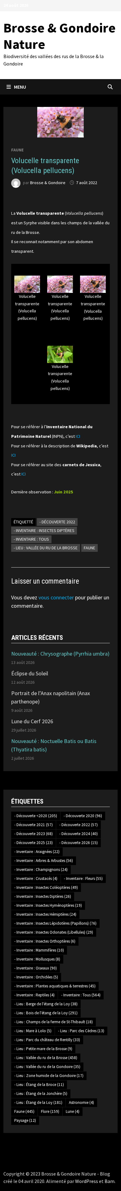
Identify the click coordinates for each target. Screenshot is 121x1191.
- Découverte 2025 (33, 842)
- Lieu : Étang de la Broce (39, 1084)
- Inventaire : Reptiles (34, 995)
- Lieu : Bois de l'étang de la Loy (46, 1013)
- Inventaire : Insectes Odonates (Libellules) (53, 932)
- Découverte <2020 (35, 815)
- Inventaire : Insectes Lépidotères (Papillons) (55, 923)
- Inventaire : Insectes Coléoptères (46, 887)
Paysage (25, 1120)
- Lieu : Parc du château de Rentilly (47, 1039)
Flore (50, 1111)
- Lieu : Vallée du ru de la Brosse (46, 548)
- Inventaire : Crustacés (35, 878)
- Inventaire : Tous (31, 539)
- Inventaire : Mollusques (37, 959)
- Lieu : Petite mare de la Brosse (43, 1048)
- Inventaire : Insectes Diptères (44, 530)
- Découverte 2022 (57, 522)
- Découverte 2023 (33, 833)
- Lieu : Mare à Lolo (33, 1030)
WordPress (86, 1181)
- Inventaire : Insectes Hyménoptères (48, 905)
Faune (17, 150)
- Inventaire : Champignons (41, 869)
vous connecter (56, 597)
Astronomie (81, 1102)
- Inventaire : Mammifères (39, 950)
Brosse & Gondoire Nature (59, 36)
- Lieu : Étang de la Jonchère (40, 1093)
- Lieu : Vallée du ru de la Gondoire (47, 1066)
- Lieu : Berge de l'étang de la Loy (46, 1004)
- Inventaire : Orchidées (36, 977)
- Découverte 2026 (78, 842)
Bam (109, 1181)
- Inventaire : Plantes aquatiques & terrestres (55, 986)
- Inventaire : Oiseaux (35, 968)
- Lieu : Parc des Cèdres (81, 1030)
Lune (72, 1111)
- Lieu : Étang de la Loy (38, 1102)
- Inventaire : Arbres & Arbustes (43, 860)
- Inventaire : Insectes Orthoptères (44, 941)
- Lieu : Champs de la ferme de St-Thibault (53, 1021)
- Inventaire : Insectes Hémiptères (45, 914)
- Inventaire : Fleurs (83, 878)
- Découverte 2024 (78, 833)
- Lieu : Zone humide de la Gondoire (48, 1075)
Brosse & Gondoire (47, 182)
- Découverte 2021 (33, 824)
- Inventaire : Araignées (37, 851)
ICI (78, 436)
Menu (20, 87)
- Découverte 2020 (83, 815)
